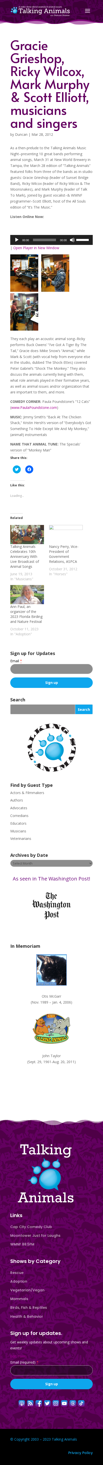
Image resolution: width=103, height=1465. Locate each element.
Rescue (17, 1272)
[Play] (16, 239)
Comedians (19, 815)
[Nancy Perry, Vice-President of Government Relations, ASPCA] (66, 534)
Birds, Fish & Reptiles (28, 1307)
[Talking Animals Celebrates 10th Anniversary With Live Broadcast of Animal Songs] (27, 534)
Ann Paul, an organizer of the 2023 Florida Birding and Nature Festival (26, 614)
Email (16, 661)
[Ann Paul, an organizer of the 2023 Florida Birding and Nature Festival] (27, 594)
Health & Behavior (26, 1316)
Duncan (21, 134)
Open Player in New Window (36, 247)
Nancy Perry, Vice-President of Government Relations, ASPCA (63, 554)
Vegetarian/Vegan (27, 1290)
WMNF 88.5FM (22, 1244)
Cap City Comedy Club (31, 1226)
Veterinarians (20, 838)
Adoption (18, 1281)
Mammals (19, 1298)
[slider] (83, 239)
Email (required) (24, 1362)
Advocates (18, 808)
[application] (51, 240)
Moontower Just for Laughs (35, 1235)
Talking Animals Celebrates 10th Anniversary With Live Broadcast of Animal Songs (24, 556)
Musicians (18, 831)
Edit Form (18, 1356)
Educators (18, 823)
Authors (16, 800)
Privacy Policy (80, 1452)
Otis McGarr (51, 996)
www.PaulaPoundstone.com (34, 407)
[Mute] (72, 239)
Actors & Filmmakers (27, 792)
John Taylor (51, 1055)
